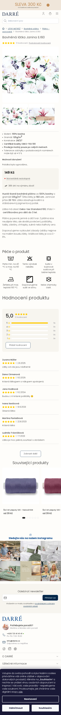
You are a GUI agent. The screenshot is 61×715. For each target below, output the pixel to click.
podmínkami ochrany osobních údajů (38, 619)
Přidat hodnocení (18, 360)
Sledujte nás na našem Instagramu (29, 554)
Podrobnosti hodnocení (40, 42)
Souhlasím (43, 708)
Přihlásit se (48, 611)
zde (20, 691)
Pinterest (15, 663)
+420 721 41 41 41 (14, 647)
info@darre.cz (13, 655)
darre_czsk (9, 663)
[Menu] (55, 13)
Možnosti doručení (11, 157)
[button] (22, 533)
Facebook (4, 663)
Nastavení (29, 699)
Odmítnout (15, 708)
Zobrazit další (29, 469)
